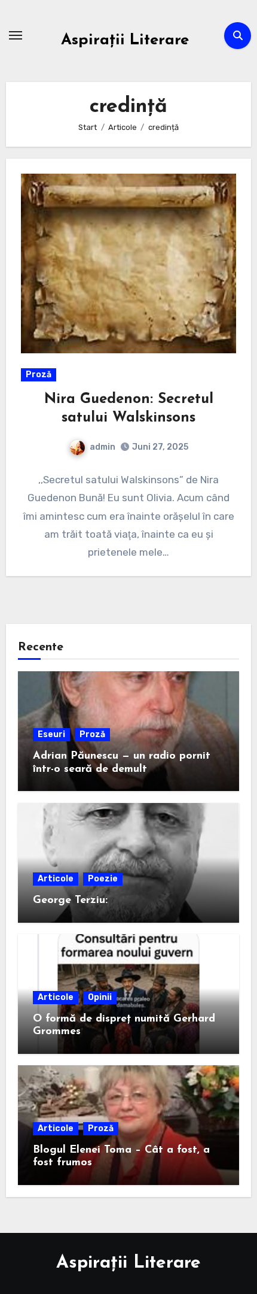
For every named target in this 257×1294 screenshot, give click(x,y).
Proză (38, 374)
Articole (56, 879)
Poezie (103, 879)
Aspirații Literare (125, 40)
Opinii (100, 997)
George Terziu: (70, 900)
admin (102, 447)
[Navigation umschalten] (15, 35)
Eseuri (51, 734)
